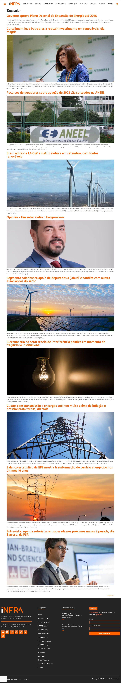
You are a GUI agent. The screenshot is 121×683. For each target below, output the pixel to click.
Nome (91, 619)
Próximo (110, 595)
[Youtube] (3, 632)
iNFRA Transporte (43, 622)
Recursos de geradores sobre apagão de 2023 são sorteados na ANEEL (55, 92)
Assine (110, 4)
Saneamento (48, 4)
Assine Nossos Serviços (45, 664)
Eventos (102, 4)
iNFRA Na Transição (44, 641)
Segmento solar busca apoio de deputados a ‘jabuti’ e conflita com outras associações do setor (58, 279)
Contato (40, 667)
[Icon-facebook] (12, 632)
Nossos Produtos (43, 660)
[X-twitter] (25, 632)
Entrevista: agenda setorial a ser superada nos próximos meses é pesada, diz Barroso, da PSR (60, 533)
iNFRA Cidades (43, 630)
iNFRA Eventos (43, 637)
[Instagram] (16, 632)
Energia (38, 4)
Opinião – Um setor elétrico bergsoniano (35, 217)
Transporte (27, 4)
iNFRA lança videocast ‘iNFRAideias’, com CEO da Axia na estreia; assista (72, 615)
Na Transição (61, 4)
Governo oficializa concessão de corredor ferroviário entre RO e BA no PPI (72, 626)
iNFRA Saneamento (44, 633)
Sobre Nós (41, 656)
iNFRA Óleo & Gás (44, 648)
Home (40, 614)
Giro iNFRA (41, 652)
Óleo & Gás (83, 4)
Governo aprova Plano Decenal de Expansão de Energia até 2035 (52, 15)
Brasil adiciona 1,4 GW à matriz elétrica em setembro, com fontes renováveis (52, 155)
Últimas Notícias (43, 618)
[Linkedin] (7, 632)
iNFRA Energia (42, 626)
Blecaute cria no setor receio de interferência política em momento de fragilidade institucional (56, 343)
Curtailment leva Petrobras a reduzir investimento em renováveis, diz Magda (56, 30)
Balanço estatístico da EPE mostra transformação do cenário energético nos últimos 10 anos (60, 469)
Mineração (73, 4)
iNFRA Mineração (43, 645)
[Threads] (3, 636)
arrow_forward (63, 619)
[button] (4, 4)
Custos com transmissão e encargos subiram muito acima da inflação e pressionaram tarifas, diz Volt (56, 407)
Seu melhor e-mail (94, 625)
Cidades (93, 4)
